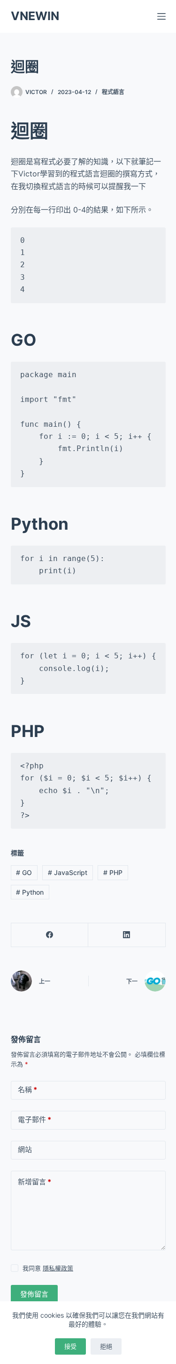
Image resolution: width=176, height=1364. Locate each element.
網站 (25, 1149)
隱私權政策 (58, 1268)
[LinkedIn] (127, 935)
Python (30, 892)
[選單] (161, 16)
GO (24, 872)
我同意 (48, 1268)
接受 (70, 1346)
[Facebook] (50, 935)
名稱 (27, 1089)
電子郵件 (34, 1119)
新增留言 (34, 1181)
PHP (112, 872)
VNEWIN (35, 16)
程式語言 (113, 91)
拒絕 (106, 1346)
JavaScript (67, 872)
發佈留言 (34, 1294)
